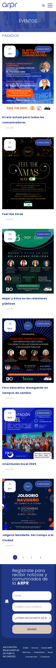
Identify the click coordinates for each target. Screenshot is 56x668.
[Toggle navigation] (50, 5)
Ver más (10, 128)
